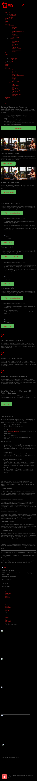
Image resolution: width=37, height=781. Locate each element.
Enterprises (11, 38)
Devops (14, 51)
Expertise (7, 24)
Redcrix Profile (13, 14)
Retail (13, 28)
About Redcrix (12, 15)
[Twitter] (14, 770)
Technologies (8, 18)
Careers (11, 17)
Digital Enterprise (16, 50)
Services (7, 23)
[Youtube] (14, 765)
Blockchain (15, 44)
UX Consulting (16, 45)
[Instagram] (9, 765)
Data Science (15, 41)
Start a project (5, 103)
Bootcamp (7, 53)
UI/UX (14, 40)
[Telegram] (5, 770)
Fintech (14, 33)
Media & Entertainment (18, 31)
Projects (7, 20)
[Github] (19, 765)
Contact (7, 54)
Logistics (14, 27)
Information (8, 13)
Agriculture (15, 35)
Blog (6, 21)
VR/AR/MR (15, 47)
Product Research (16, 48)
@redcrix (13, 429)
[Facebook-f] (5, 765)
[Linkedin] (29, 765)
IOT (13, 43)
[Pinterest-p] (24, 765)
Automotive (15, 30)
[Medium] (19, 770)
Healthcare (15, 34)
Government (15, 37)
